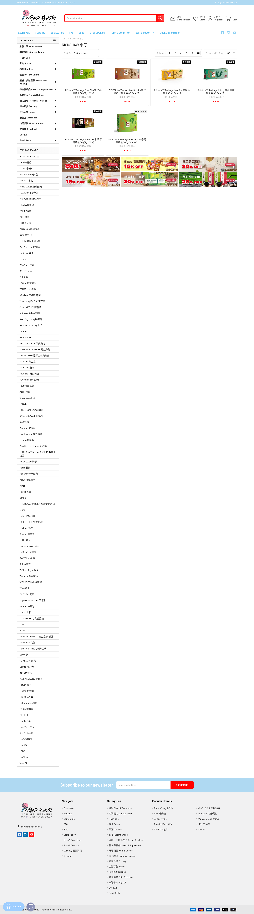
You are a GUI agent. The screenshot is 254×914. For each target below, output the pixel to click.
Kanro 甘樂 (25, 467)
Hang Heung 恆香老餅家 (31, 409)
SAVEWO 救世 (27, 180)
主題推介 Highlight (29, 129)
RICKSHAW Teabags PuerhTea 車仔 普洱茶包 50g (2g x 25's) (83, 141)
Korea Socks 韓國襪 (30, 228)
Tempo (23, 258)
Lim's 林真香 (26, 739)
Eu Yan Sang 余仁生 (29, 156)
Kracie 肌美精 (26, 733)
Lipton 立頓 (25, 612)
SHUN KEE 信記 (27, 642)
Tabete (23, 331)
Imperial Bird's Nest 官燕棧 (33, 600)
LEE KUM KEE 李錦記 (30, 240)
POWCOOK (25, 630)
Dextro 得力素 (27, 666)
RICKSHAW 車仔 (28, 696)
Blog (81, 32)
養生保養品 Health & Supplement (37, 89)
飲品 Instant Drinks (29, 74)
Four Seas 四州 (27, 385)
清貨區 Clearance (28, 117)
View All (23, 763)
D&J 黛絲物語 (27, 708)
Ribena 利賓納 (27, 690)
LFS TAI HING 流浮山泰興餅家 (35, 355)
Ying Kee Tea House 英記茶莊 (34, 445)
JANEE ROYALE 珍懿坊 (31, 415)
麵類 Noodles (26, 69)
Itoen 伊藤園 (26, 672)
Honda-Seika (26, 720)
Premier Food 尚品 (29, 174)
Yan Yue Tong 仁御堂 (30, 246)
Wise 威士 (25, 588)
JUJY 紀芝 (25, 421)
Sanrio (23, 497)
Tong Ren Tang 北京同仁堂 (33, 648)
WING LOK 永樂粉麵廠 (31, 186)
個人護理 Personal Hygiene (33, 100)
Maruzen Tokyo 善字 (29, 546)
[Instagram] (228, 32)
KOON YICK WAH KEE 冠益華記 (35, 349)
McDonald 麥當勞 (28, 552)
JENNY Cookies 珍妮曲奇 (32, 343)
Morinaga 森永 (27, 252)
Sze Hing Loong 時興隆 (31, 319)
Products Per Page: (215, 53)
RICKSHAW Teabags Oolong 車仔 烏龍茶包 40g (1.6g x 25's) (216, 91)
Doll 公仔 (24, 277)
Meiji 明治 (24, 216)
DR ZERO (24, 714)
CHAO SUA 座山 (27, 397)
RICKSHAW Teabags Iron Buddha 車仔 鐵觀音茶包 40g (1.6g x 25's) (127, 91)
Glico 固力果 (26, 234)
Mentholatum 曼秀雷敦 (31, 433)
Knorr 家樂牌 (26, 210)
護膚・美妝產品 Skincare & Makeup (33, 82)
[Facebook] (222, 32)
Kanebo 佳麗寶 (27, 533)
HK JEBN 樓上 (27, 204)
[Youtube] (234, 32)
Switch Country (145, 32)
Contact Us (57, 32)
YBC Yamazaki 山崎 (29, 379)
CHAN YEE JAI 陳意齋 (30, 307)
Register (218, 19)
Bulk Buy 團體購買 (170, 32)
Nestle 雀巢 (25, 491)
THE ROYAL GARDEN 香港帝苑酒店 (37, 503)
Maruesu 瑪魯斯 (27, 479)
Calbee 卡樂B (26, 168)
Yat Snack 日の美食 (29, 373)
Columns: (161, 52)
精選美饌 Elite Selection (32, 123)
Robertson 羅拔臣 (28, 702)
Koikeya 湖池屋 (27, 427)
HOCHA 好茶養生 (28, 283)
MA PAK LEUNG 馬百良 (31, 678)
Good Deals (25, 140)
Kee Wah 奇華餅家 (29, 473)
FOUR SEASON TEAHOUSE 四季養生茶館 (38, 454)
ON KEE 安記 (26, 271)
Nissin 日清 (25, 222)
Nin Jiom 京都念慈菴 (30, 295)
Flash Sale (23, 32)
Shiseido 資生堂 (28, 361)
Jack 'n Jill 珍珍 (27, 606)
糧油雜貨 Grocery (28, 106)
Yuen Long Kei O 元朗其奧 (32, 301)
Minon (22, 485)
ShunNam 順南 (27, 367)
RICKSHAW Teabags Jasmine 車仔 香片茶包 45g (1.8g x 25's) (171, 91)
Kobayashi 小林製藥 (30, 313)
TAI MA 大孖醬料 (28, 289)
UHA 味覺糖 (25, 162)
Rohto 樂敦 (25, 564)
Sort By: (68, 53)
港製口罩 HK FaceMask (31, 46)
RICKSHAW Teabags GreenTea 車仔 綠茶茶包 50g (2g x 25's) (83, 91)
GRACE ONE (26, 337)
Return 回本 (25, 684)
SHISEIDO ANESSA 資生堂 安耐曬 (36, 636)
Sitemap (68, 855)
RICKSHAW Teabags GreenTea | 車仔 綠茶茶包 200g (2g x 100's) (127, 141)
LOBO (22, 751)
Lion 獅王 (24, 745)
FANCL (23, 403)
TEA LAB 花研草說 (29, 192)
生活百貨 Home (27, 112)
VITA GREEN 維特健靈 (31, 582)
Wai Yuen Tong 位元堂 (30, 198)
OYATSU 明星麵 (27, 558)
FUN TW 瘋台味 (27, 515)
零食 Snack (25, 63)
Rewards (40, 32)
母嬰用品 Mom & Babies (32, 95)
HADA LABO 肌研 (28, 461)
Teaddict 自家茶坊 (29, 576)
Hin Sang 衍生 (26, 527)
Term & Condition (120, 32)
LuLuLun (24, 624)
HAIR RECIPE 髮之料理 (31, 521)
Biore (22, 509)
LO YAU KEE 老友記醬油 (32, 618)
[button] (91, 164)
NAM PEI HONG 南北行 (31, 325)
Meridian (24, 757)
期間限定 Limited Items (32, 52)
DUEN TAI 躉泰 (27, 594)
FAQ (71, 32)
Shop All (24, 134)
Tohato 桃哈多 (27, 439)
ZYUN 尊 (24, 654)
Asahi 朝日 (25, 391)
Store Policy (97, 32)
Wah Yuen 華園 (27, 265)
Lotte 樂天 (25, 540)
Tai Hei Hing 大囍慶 (29, 570)
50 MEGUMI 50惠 (28, 660)
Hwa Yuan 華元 (27, 727)
